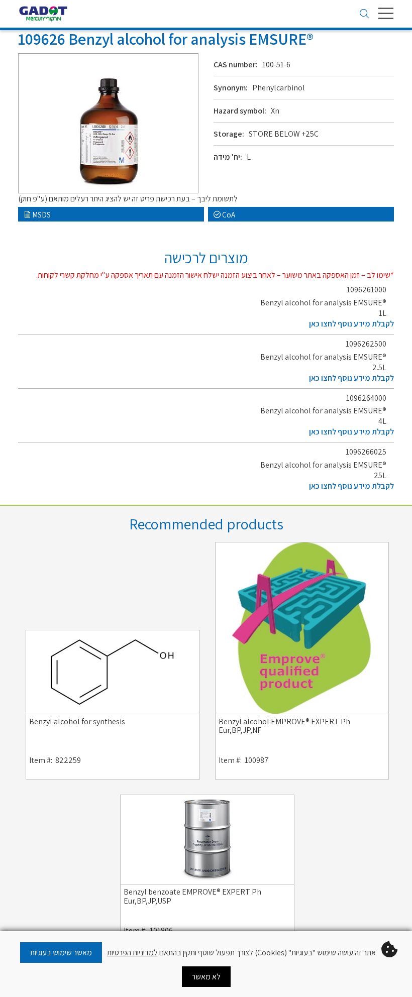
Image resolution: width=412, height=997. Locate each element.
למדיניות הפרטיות (132, 952)
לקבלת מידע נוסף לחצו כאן (351, 323)
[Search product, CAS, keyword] (364, 14)
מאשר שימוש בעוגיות (61, 952)
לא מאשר (206, 976)
